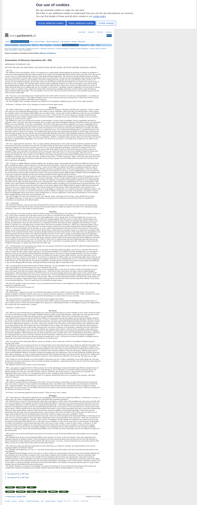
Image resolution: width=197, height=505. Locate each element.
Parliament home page (18, 48)
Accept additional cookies (51, 23)
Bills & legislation (46, 45)
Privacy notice (67, 501)
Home (7, 41)
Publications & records (70, 45)
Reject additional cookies (81, 23)
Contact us (109, 32)
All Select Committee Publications (79, 48)
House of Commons (11, 45)
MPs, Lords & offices (37, 41)
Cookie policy (76, 501)
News (92, 45)
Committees (57, 45)
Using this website (50, 501)
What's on (35, 45)
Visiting (73, 41)
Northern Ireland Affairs (11, 50)
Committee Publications (62, 48)
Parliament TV (84, 45)
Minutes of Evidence (48, 53)
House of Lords (25, 45)
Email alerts (91, 32)
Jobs (42, 501)
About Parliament (53, 41)
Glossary (14, 501)
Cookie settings (106, 23)
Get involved (65, 41)
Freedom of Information (32, 501)
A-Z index (7, 501)
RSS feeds (100, 32)
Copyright (59, 501)
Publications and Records (47, 48)
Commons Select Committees (98, 48)
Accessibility (81, 32)
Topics (98, 45)
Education (81, 41)
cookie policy (99, 16)
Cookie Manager (84, 501)
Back (27, 474)
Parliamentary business (19, 41)
